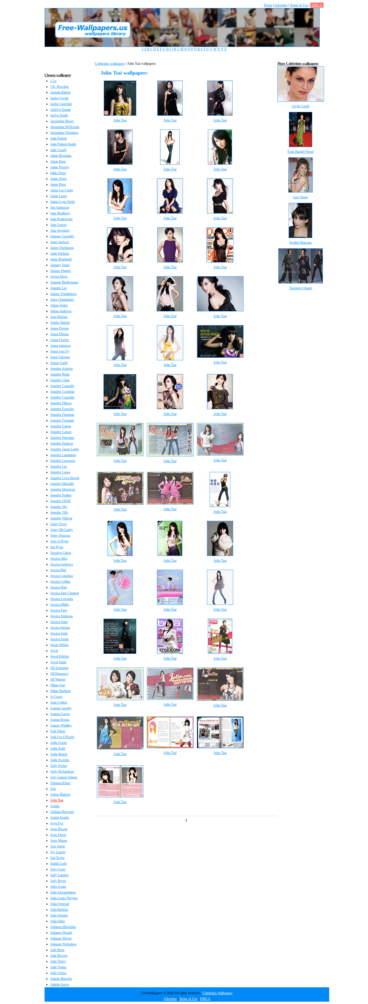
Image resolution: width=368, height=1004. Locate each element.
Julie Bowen (58, 956)
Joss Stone (57, 846)
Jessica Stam (59, 622)
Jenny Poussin (60, 536)
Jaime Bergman (60, 156)
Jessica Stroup (60, 628)
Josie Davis (58, 835)
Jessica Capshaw (61, 576)
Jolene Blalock (60, 794)
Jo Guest (56, 697)
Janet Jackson (59, 242)
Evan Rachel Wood (300, 152)
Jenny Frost (58, 524)
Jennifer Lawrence (62, 461)
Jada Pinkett (58, 138)
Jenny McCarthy (61, 530)
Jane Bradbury (60, 213)
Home (268, 5)
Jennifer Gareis (60, 426)
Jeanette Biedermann (64, 282)
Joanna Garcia (60, 714)
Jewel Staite (58, 662)
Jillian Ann (57, 685)
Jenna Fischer (59, 340)
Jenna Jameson (60, 346)
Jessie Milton (59, 645)
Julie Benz (57, 950)
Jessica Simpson (61, 616)
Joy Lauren (58, 852)
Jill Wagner (58, 679)
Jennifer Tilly (59, 512)
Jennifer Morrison (62, 489)
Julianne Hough (61, 933)
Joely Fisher (58, 766)
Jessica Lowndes (61, 599)
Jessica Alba (58, 559)
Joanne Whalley (61, 725)
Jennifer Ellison (61, 403)
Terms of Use (299, 5)
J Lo (53, 81)
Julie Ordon (58, 973)
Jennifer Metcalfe (62, 484)
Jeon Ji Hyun (59, 541)
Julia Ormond (59, 904)
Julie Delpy (58, 961)
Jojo (53, 789)
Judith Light (58, 864)
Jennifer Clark (60, 380)
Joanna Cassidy (61, 708)
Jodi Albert (57, 731)
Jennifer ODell (60, 501)
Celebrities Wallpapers (217, 993)
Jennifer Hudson (61, 443)
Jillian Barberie (60, 691)
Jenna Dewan (59, 328)
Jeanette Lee (58, 288)
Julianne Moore (61, 938)
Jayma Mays (59, 277)
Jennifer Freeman (62, 420)
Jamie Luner (58, 196)
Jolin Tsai (56, 800)
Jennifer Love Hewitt (64, 478)
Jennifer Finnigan (62, 415)
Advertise (281, 5)
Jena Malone (59, 317)
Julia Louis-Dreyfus (64, 898)
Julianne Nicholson (63, 944)
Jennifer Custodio (62, 397)
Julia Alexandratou (63, 892)
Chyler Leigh (300, 106)
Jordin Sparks (59, 818)
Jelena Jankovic (61, 311)
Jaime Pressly (59, 167)
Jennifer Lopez (60, 472)
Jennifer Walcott (61, 518)
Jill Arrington (59, 668)
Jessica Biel (58, 570)
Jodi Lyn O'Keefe (62, 737)
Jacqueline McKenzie (64, 127)
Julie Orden (58, 967)
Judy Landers (59, 875)
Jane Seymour (60, 230)
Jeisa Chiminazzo (62, 300)
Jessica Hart (58, 587)
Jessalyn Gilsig (60, 553)
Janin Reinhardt (61, 259)
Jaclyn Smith (59, 115)
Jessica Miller (59, 605)
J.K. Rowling (59, 87)
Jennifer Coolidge (62, 392)
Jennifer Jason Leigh (64, 449)
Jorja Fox (56, 823)
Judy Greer (58, 869)
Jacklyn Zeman (60, 110)
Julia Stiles (57, 921)
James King (58, 179)
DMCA (317, 5)
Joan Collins (58, 702)
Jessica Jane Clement (64, 593)
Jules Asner (58, 887)
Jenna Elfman (59, 334)
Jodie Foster (58, 743)
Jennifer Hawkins (62, 438)
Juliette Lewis (59, 984)
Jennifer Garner (61, 432)
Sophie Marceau (301, 243)
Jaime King (58, 161)
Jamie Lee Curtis (61, 190)
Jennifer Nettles (61, 495)
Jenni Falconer (60, 357)
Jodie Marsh (58, 754)
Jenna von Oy (59, 351)
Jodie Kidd (57, 748)
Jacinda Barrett (60, 92)
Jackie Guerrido (61, 104)
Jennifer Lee (58, 466)
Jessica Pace (58, 610)
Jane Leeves (58, 225)
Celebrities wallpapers (110, 64)
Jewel (54, 651)
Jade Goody (58, 150)
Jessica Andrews (61, 564)
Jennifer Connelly (62, 386)
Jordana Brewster (62, 812)
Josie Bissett (58, 829)
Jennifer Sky (59, 507)
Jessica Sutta (59, 633)
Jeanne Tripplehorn (63, 294)
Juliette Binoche (61, 979)
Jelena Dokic (59, 305)
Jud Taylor (57, 858)
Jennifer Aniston (61, 369)
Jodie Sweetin (59, 760)
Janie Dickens (59, 254)
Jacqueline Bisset (62, 121)
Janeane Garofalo (62, 236)
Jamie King (58, 184)
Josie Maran (58, 841)
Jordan (55, 806)
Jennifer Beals (60, 374)
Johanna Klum (60, 783)
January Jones (60, 265)
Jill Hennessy (59, 674)
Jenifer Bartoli (60, 323)
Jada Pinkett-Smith (63, 144)
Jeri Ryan (56, 547)
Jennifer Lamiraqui (63, 455)
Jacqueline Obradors (64, 133)
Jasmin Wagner (60, 271)
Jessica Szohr (59, 639)
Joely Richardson (62, 771)
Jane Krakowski (61, 219)
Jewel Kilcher (59, 656)
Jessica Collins (60, 582)
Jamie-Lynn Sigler (62, 202)
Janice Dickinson (62, 248)
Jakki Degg (58, 173)
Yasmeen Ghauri (300, 288)
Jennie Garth (59, 363)
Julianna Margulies (63, 927)
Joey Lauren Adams (63, 777)
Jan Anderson (59, 207)
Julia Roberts (59, 910)
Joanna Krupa (59, 720)
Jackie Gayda (59, 98)
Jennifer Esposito (62, 409)
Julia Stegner (59, 915)
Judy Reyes (58, 881)
